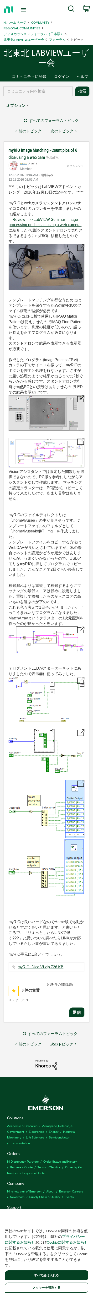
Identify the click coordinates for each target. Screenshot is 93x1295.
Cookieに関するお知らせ (67, 1242)
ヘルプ (82, 77)
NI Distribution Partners (23, 1161)
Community (40, 22)
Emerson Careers (71, 1191)
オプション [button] (16, 105)
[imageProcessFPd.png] (46, 452)
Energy (53, 1131)
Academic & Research (22, 1125)
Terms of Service (48, 1167)
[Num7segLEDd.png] (46, 751)
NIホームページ (15, 22)
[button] (13, 991)
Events (69, 1196)
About (50, 1191)
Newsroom (17, 1196)
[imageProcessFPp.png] (46, 413)
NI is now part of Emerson (24, 1191)
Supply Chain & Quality (44, 1196)
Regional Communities (22, 28)
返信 (77, 1012)
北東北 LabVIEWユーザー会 (24, 39)
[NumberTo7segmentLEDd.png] (46, 699)
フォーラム (57, 39)
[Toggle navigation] (24, 9)
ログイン (61, 77)
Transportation (20, 1143)
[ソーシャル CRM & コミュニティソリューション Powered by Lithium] (46, 1064)
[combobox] (38, 91)
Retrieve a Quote (21, 1167)
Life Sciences (35, 1137)
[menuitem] (71, 9)
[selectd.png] (46, 639)
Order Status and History (60, 1161)
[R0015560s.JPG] (46, 267)
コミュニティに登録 (29, 77)
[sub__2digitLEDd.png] (46, 838)
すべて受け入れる (46, 1275)
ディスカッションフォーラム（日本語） (34, 34)
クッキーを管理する (46, 1287)
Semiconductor (59, 1137)
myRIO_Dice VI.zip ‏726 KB (40, 967)
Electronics (36, 1131)
